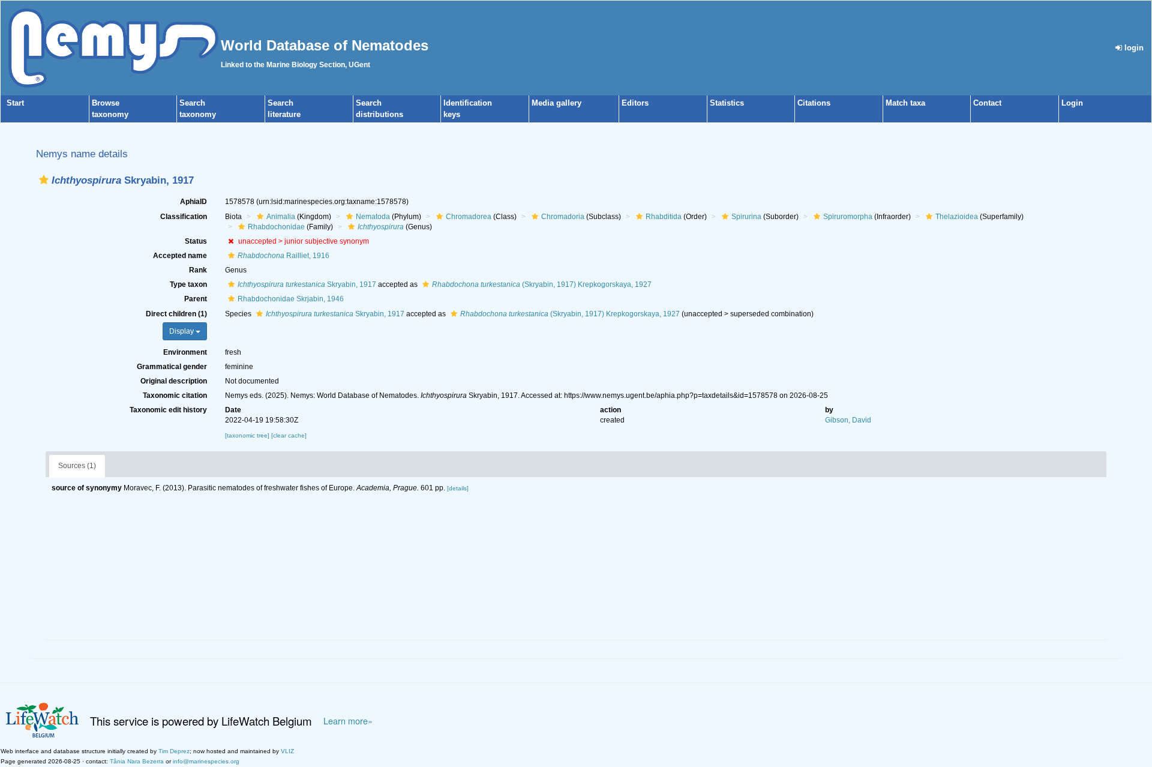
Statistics (727, 102)
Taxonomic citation (175, 395)
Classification (183, 216)
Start (15, 102)
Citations (813, 102)
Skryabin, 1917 (307, 284)
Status (196, 241)
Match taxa (905, 102)
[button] (44, 180)
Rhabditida (664, 216)
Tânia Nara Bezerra (137, 761)
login (1133, 47)
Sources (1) (77, 466)
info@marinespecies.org (206, 761)
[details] (458, 488)
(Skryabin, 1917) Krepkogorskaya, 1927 (542, 284)
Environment (185, 352)
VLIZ (287, 751)
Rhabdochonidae (276, 227)
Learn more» (348, 721)
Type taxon (188, 284)
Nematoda (373, 216)
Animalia (280, 216)
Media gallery (556, 102)
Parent (195, 299)
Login (1072, 102)
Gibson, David (848, 420)
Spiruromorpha (847, 216)
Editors (635, 102)
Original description (173, 381)
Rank (198, 270)
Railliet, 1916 (283, 255)
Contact (987, 102)
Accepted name (180, 255)
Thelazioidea (956, 216)
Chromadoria (562, 216)
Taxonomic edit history (168, 410)
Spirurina (746, 216)
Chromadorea (468, 216)
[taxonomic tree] (248, 435)
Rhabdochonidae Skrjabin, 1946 (291, 299)
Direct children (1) (176, 314)
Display (182, 331)
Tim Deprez (174, 751)
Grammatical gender (172, 366)
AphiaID (193, 201)
